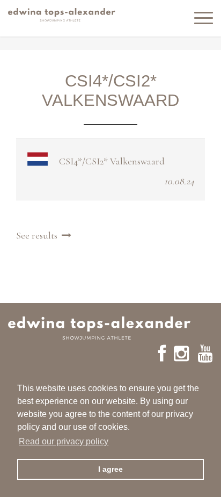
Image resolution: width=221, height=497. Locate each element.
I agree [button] (110, 469)
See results (39, 235)
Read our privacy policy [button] (63, 441)
